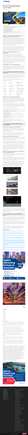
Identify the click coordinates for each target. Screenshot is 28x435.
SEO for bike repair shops (17, 430)
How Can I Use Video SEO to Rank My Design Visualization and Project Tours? (14, 242)
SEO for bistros (22, 430)
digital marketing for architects (15, 352)
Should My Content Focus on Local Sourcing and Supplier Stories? (11, 333)
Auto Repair (4, 312)
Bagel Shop (4, 393)
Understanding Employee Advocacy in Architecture (9, 27)
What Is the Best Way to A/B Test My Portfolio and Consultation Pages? (13, 232)
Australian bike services (21, 347)
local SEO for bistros (5, 356)
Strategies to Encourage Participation (8, 29)
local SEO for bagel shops (17, 417)
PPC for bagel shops (21, 357)
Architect (4, 311)
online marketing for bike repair (6, 357)
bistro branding (22, 407)
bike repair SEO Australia (17, 406)
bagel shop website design (17, 401)
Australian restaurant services (9, 348)
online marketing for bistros (12, 357)
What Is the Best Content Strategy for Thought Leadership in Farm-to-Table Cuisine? (13, 341)
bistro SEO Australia (5, 352)
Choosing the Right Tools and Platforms (8, 30)
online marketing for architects (10, 356)
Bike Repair (4, 316)
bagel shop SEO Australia (20, 348)
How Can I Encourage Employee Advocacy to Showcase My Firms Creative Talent (13, 26)
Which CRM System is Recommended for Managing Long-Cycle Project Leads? (14, 241)
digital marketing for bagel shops (21, 352)
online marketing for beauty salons (17, 356)
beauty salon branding (17, 402)
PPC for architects (17, 357)
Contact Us (24, 433)
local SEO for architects (17, 416)
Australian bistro (4, 348)
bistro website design (9, 352)
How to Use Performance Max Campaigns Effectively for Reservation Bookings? (13, 323)
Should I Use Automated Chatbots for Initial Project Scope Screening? (13, 249)
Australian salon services (15, 348)
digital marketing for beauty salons (18, 412)
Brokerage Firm (5, 398)
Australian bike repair (17, 347)
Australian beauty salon (12, 347)
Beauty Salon (4, 315)
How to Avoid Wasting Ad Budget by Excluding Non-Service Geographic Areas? (13, 340)
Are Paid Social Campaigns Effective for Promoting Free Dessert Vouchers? (12, 328)
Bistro (3, 317)
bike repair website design (17, 407)
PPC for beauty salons (22, 426)
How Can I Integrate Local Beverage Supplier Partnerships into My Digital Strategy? (13, 329)
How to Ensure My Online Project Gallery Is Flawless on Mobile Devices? (13, 237)
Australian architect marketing (18, 392)
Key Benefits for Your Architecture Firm (8, 28)
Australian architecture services (6, 347)
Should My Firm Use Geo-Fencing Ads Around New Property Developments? (13, 240)
